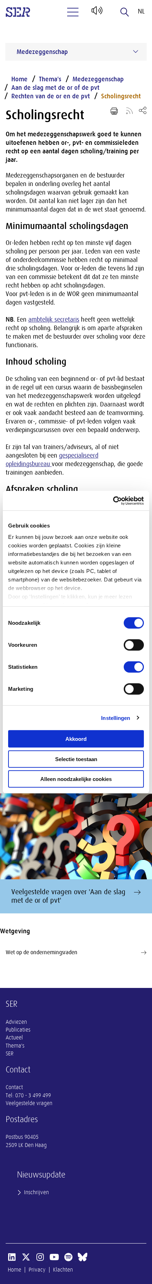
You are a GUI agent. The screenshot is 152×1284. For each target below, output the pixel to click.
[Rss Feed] (129, 110)
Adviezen (16, 1022)
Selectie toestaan (76, 759)
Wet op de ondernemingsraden (41, 952)
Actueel (14, 1037)
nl (141, 11)
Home (19, 79)
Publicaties (18, 1030)
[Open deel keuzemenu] (142, 110)
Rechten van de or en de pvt (50, 96)
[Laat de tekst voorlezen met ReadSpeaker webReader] (96, 13)
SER (9, 1053)
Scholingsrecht (121, 96)
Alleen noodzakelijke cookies (76, 779)
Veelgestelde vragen (29, 1103)
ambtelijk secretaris (53, 319)
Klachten (63, 1270)
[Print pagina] (114, 111)
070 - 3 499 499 (33, 1095)
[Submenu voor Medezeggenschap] (135, 51)
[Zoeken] (125, 12)
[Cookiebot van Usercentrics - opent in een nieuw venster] (113, 500)
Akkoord (76, 739)
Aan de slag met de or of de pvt (55, 87)
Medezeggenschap (98, 79)
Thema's (50, 79)
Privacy (37, 1270)
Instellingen (115, 718)
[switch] (134, 645)
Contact (14, 1087)
